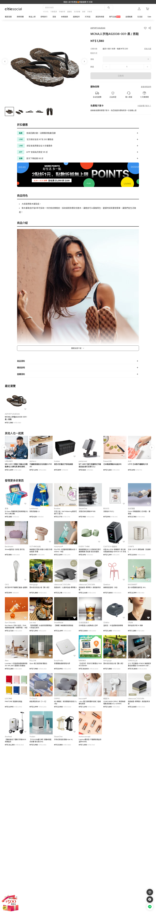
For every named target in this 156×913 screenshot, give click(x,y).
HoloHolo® (58, 546)
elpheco (32, 461)
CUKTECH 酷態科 (110, 546)
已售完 (121, 76)
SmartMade (58, 622)
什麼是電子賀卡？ (144, 106)
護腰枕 (69, 12)
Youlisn (32, 736)
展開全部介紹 (76, 348)
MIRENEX (82, 660)
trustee (57, 461)
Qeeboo (106, 584)
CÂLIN (130, 622)
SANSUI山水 (132, 660)
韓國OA (106, 698)
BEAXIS (106, 508)
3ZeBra (106, 622)
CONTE (131, 546)
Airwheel (8, 736)
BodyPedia (58, 660)
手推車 (89, 12)
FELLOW (32, 660)
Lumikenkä (33, 508)
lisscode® (83, 698)
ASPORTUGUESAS (12, 414)
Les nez (32, 622)
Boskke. (57, 508)
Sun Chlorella (10, 622)
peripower (83, 461)
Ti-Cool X (33, 698)
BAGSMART (132, 584)
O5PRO (57, 698)
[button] (9, 111)
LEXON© (8, 698)
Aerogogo (33, 584)
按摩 (83, 12)
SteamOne (83, 508)
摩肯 (6, 508)
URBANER (9, 461)
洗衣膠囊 (77, 12)
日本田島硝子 (84, 622)
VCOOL (46, 12)
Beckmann (9, 546)
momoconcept (84, 736)
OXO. (7, 584)
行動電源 (54, 12)
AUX (130, 461)
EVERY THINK (84, 546)
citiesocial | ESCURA (62, 584)
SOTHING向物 (35, 546)
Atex (7, 660)
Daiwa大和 (107, 461)
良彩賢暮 (131, 508)
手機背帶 (62, 12)
